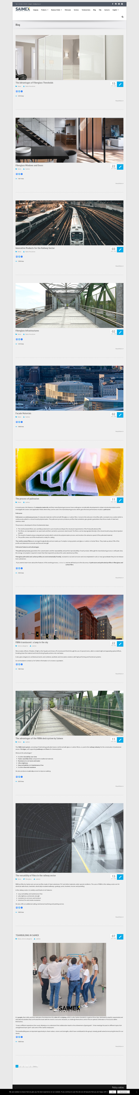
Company (35, 10)
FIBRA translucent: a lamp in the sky (32, 642)
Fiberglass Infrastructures (27, 330)
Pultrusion (68, 10)
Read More (119, 100)
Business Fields (55, 10)
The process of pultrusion (27, 498)
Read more (123, 1092)
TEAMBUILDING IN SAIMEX (27, 935)
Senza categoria (23, 646)
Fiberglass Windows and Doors (29, 165)
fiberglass (28, 879)
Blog (94, 10)
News (19, 86)
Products (44, 10)
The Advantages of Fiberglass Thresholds (34, 82)
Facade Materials (23, 413)
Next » (35, 1066)
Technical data (86, 10)
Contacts (107, 10)
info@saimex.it (37, 4)
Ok (112, 1092)
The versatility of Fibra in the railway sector (36, 875)
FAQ (100, 10)
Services (76, 10)
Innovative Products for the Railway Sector (35, 248)
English (115, 10)
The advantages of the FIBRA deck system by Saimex (39, 738)
